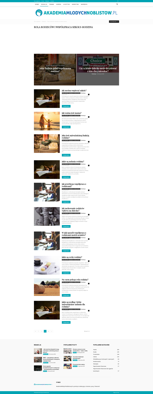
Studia (94, 352)
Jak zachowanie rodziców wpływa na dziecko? (73, 209)
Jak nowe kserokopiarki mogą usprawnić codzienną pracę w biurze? (51, 351)
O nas (43, 1)
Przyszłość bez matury (79, 364)
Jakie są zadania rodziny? (73, 161)
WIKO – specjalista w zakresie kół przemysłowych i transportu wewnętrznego (51, 359)
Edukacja (44, 4)
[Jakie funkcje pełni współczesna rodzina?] (55, 71)
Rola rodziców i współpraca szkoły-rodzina (55, 65)
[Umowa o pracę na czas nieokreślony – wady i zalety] (68, 351)
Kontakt (52, 1)
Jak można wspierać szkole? (74, 90)
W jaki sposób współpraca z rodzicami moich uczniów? (74, 233)
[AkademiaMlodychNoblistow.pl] (76, 12)
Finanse (51, 4)
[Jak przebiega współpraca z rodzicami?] (47, 192)
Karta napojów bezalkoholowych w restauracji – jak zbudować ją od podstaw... (51, 368)
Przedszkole (96, 354)
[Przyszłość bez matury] (68, 366)
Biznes (37, 4)
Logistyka (66, 4)
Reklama (47, 1)
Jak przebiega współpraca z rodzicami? (74, 185)
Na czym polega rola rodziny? (75, 279)
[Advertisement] (76, 42)
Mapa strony (116, 392)
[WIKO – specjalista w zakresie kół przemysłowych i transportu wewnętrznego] (38, 359)
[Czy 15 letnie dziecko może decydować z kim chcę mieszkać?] (98, 63)
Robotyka (95, 364)
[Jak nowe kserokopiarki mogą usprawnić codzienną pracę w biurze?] (38, 351)
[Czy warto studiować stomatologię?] (68, 358)
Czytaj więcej (66, 106)
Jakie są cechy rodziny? (72, 257)
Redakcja (51, 73)
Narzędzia (84, 4)
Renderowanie (97, 361)
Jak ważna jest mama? (71, 113)
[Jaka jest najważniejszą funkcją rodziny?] (47, 143)
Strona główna (37, 1)
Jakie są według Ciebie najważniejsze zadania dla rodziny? (73, 304)
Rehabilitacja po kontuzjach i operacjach (103, 359)
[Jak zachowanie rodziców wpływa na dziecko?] (47, 216)
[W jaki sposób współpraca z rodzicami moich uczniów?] (47, 241)
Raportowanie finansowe (99, 366)
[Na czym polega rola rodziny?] (47, 287)
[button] (117, 4)
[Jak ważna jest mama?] (47, 121)
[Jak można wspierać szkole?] (47, 98)
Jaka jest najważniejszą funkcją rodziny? (75, 136)
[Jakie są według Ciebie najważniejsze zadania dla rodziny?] (47, 310)
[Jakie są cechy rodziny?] (47, 265)
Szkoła (95, 356)
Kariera (58, 4)
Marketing (75, 4)
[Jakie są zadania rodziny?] (47, 169)
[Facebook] (118, 1)
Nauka (95, 349)
